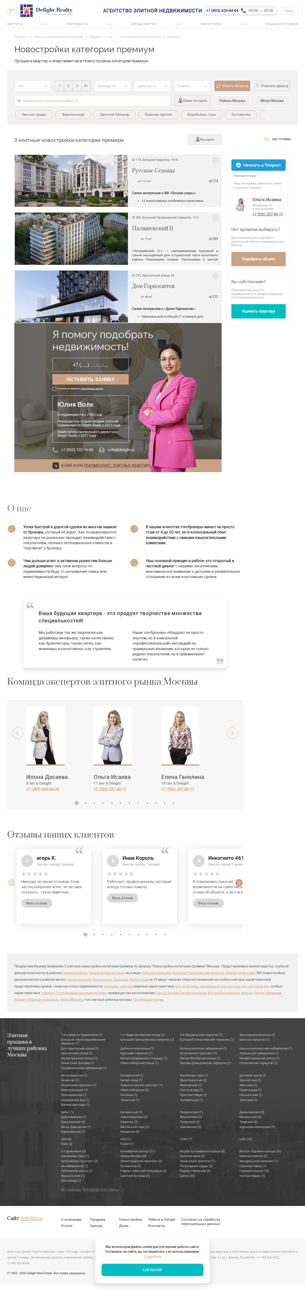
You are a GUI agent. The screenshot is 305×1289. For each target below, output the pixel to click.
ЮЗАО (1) (127, 1144)
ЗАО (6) (66, 1139)
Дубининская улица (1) (137, 1048)
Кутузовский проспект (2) (79, 1161)
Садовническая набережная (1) (84, 1068)
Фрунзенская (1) (73, 1176)
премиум (111, 986)
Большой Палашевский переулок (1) (147, 1039)
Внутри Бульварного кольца (230, 993)
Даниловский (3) (251, 1112)
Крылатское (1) (250, 1080)
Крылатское (114, 973)
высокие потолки (93, 993)
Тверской (96, 973)
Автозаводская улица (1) (257, 1035)
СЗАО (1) (186, 1139)
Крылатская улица (240, 973)
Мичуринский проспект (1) (259, 1161)
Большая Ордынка (156, 973)
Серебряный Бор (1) (75, 1100)
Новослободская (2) (134, 1090)
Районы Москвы (232, 101)
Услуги (66, 1226)
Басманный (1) (131, 1112)
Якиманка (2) (130, 1131)
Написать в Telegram (262, 165)
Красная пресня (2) (253, 1156)
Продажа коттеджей (281, 24)
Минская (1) (248, 1085)
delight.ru (31, 1218)
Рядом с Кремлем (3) (195, 1171)
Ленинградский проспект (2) (141, 1161)
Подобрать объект (258, 259)
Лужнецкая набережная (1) (259, 1053)
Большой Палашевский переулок (198, 973)
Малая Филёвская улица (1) (200, 1058)
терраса (47, 993)
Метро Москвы (272, 101)
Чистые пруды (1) (252, 1176)
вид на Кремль (186, 986)
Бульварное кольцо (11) (137, 1151)
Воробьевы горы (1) (194, 1075)
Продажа (95, 37)
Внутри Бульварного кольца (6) (202, 1151)
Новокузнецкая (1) (74, 1090)
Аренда (96, 1226)
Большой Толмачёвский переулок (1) (207, 1039)
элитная (125, 986)
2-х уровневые (66, 993)
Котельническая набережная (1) (203, 1048)
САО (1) (125, 1139)
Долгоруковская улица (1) (80, 1048)
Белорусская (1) (131, 1075)
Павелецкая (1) (250, 1090)
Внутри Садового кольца (186, 993)
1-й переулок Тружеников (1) (82, 1035)
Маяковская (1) (191, 1085)
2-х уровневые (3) (73, 1151)
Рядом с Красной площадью (36, 1000)
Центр (161, 993)
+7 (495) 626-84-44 (42, 789)
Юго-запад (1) (71, 1180)
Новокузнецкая (78, 979)
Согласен (152, 1270)
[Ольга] (240, 204)
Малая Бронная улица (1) (79, 1058)
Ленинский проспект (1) (79, 1085)
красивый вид (258, 986)
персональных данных (92, 388)
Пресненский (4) (73, 1122)
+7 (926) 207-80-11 (177, 789)
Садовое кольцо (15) (254, 1171)
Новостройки (211, 24)
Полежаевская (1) (74, 1095)
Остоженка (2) (130, 1166)
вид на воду (237, 986)
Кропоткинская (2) (193, 1080)
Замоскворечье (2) (133, 1117)
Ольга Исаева (266, 199)
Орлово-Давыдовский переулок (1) (205, 1063)
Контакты (156, 1226)
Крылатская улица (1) (77, 1053)
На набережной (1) (74, 1166)
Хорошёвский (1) (73, 1131)
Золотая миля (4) (192, 1156)
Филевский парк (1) (75, 1104)
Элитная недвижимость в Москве (58, 37)
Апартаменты (77, 24)
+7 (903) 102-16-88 (77, 450)
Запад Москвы (71, 1000)
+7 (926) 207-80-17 (110, 789)
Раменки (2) (129, 1122)
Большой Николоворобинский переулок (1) (83, 1041)
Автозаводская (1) (74, 1075)
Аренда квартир (144, 24)
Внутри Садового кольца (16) (260, 1151)
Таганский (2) (190, 1122)
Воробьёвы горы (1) (75, 1156)
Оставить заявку (90, 379)
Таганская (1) (130, 1100)
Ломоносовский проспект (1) (141, 1085)
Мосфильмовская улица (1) (259, 1058)
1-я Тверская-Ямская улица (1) (142, 1035)
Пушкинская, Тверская (110, 979)
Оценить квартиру (258, 311)
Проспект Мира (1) (193, 1095)
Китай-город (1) (131, 1080)
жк (110, 37)
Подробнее (152, 1256)
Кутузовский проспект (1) (198, 1053)
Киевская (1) (70, 1080)
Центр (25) (187, 1176)
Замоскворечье (75, 973)
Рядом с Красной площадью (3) (143, 1171)
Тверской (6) (248, 1122)
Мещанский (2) (250, 1117)
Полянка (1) (128, 1095)
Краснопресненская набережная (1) (265, 1048)
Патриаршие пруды (148, 1000)
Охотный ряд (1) (191, 1090)
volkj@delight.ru (121, 450)
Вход (289, 11)
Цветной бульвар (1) (135, 1176)
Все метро (91, 1189)
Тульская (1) (248, 1100)
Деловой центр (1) (252, 1075)
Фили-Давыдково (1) (76, 1127)
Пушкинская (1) (250, 1095)
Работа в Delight (161, 1219)
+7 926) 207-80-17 (267, 214)
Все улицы (110, 1189)
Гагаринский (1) (191, 1112)
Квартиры (15, 24)
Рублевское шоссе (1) (76, 1171)
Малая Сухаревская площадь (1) (143, 1058)
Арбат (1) (67, 1112)
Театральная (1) (191, 1100)
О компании (71, 1219)
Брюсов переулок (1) (254, 1039)
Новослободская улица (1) (139, 1063)
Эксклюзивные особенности (140, 37)
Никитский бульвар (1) (77, 1063)
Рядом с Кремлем (267, 993)
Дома (123, 1226)
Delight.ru (20, 37)
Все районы (71, 1189)
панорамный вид (212, 986)
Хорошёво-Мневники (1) (257, 1127)
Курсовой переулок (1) (136, 1053)
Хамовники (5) (190, 1127)
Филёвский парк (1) (134, 1127)
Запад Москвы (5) (133, 1156)
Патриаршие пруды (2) (196, 1166)
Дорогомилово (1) (74, 1117)
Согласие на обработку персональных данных (200, 1221)
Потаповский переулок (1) (258, 1063)
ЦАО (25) (245, 1139)
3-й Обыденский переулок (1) (201, 1035)
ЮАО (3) (66, 1144)
